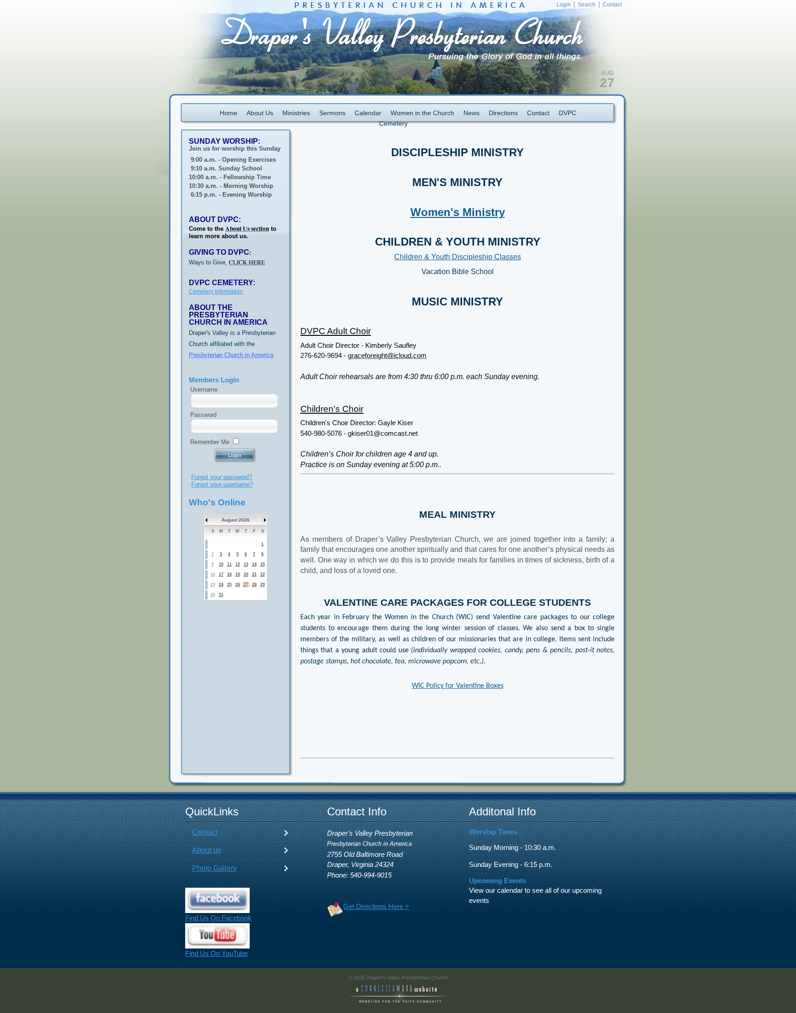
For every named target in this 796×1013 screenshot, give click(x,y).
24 (221, 584)
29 (262, 584)
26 (237, 584)
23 (213, 584)
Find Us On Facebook (218, 918)
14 (254, 564)
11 (229, 564)
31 (221, 594)
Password (203, 414)
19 (237, 574)
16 (213, 574)
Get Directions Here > (376, 906)
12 (237, 564)
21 (254, 574)
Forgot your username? (222, 484)
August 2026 (236, 519)
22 (262, 574)
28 (254, 584)
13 (246, 564)
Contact (204, 832)
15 (262, 564)
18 (229, 574)
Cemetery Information (216, 291)
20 (246, 574)
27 (246, 584)
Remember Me (209, 442)
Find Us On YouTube (216, 953)
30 (213, 594)
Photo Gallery (214, 868)
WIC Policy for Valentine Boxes (457, 686)
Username (203, 389)
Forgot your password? (221, 477)
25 (229, 584)
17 (221, 574)
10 (221, 564)
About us (206, 850)
